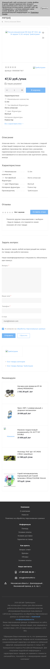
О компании (25, 511)
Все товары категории (16, 362)
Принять (44, 8)
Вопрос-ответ (25, 550)
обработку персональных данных (31, 329)
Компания (25, 507)
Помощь (25, 528)
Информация (25, 524)
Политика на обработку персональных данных (25, 518)
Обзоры (25, 557)
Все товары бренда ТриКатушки (20, 366)
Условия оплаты (25, 532)
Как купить (25, 545)
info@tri (22, 578)
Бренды (25, 553)
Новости (25, 515)
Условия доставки (25, 536)
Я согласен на (25, 329)
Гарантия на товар (25, 539)
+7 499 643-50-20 (26, 572)
